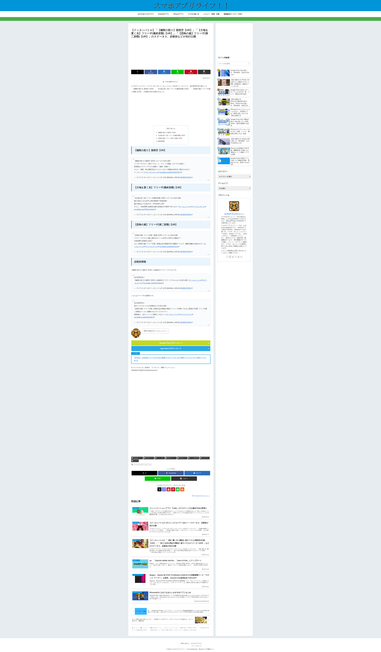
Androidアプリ (149, 458)
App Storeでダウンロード (170, 349)
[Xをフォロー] (159, 489)
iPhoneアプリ (183, 458)
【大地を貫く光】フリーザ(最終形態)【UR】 (172, 135)
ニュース (135, 460)
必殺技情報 (161, 141)
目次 (168, 128)
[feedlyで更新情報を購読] (178, 489)
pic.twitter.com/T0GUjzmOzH (144, 209)
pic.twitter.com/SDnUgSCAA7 (170, 172)
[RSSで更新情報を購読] (182, 489)
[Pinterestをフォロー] (173, 489)
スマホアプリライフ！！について (196, 645)
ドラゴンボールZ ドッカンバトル (142, 464)
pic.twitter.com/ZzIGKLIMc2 (143, 317)
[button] (204, 72)
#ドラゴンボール (152, 172)
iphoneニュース (171, 458)
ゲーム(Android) (194, 458)
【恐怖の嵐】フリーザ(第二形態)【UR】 (170, 138)
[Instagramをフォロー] (164, 489)
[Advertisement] (171, 54)
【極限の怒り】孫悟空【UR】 (167, 132)
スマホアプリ (205, 458)
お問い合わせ (184, 643)
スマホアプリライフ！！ (234, 214)
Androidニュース (137, 458)
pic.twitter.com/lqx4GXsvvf (168, 246)
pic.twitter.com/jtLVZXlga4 (153, 283)
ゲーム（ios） (160, 458)
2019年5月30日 (185, 177)
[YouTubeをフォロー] (169, 489)
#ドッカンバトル (185, 206)
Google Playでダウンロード (170, 343)
